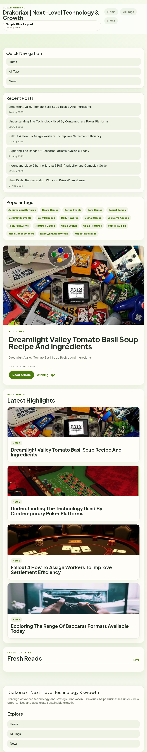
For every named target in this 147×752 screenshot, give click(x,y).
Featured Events (18, 225)
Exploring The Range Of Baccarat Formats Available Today (70, 628)
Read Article (21, 375)
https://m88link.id (85, 233)
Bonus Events (73, 209)
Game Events (69, 225)
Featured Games (45, 225)
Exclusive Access (118, 217)
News (111, 21)
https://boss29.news (21, 233)
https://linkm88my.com (54, 233)
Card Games (94, 209)
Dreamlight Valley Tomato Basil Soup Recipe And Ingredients (66, 452)
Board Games (50, 209)
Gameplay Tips (117, 225)
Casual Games (117, 209)
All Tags (128, 12)
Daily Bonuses (46, 217)
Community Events (19, 217)
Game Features (92, 225)
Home (111, 12)
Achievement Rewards (22, 209)
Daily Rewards (70, 217)
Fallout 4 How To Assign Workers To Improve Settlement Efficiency (61, 569)
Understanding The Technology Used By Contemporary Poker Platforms (56, 510)
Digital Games (93, 217)
